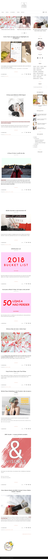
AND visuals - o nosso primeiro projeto (16, 434)
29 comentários (4, 74)
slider (10, 134)
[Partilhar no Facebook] (25, 74)
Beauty (45, 66)
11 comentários (3, 365)
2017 (35, 145)
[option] (8, 23)
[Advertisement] (16, 86)
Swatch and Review (40, 73)
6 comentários (3, 484)
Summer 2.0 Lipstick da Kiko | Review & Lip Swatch (42, 119)
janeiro (36, 144)
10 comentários (3, 132)
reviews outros (36, 78)
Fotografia (35, 71)
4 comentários (3, 323)
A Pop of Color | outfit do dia (16, 153)
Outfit (38, 66)
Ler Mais (16, 71)
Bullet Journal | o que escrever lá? (16, 210)
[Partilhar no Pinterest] (28, 74)
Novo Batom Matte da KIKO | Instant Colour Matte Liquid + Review (16, 491)
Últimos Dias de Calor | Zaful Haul (8, 29)
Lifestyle (6, 76)
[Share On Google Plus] (30, 74)
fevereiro (36, 138)
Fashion (6, 367)
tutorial (41, 78)
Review (34, 73)
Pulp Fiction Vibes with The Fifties (24, 29)
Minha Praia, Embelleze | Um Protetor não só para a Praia (16, 392)
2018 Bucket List (16, 248)
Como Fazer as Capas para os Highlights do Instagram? (16, 37)
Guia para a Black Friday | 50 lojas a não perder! (16, 289)
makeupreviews (7, 529)
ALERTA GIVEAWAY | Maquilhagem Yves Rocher (41, 128)
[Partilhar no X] (27, 74)
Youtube (42, 68)
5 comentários (3, 242)
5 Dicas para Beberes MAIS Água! (16, 95)
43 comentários (4, 527)
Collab (41, 66)
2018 (35, 137)
